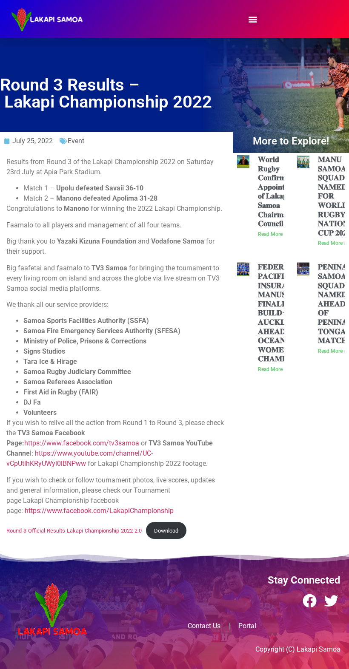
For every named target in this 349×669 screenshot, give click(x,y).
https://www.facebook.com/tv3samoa (81, 443)
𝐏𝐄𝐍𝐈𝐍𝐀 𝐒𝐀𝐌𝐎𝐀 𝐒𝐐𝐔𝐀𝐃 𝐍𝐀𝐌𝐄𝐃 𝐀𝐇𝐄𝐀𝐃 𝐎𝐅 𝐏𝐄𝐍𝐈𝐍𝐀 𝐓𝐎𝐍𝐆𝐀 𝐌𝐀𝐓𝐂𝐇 (332, 303)
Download (166, 530)
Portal (247, 626)
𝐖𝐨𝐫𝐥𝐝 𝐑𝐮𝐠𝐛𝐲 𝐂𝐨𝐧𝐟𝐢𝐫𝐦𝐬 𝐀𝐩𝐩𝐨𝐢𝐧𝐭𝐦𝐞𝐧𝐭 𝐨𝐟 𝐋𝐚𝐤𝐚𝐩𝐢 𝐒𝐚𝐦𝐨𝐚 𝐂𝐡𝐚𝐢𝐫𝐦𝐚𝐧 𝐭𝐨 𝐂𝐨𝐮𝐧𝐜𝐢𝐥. (279, 191)
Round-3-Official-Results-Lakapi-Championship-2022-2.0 (74, 530)
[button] (253, 19)
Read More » (272, 234)
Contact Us (204, 626)
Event (76, 141)
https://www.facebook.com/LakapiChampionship (99, 511)
